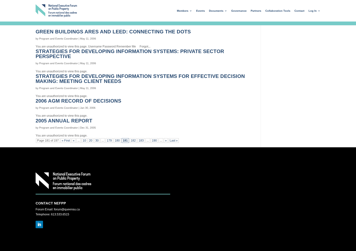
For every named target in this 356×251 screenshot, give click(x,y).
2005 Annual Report (64, 121)
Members (182, 10)
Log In (313, 10)
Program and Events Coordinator (58, 38)
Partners (256, 10)
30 (97, 140)
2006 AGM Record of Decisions (78, 101)
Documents (216, 10)
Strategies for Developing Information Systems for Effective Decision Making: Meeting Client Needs (140, 78)
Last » (174, 140)
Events (200, 10)
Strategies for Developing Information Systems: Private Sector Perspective (130, 54)
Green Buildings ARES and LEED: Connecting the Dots (113, 32)
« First (66, 140)
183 (141, 140)
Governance (239, 10)
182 (133, 140)
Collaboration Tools (277, 10)
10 (84, 140)
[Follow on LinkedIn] (39, 224)
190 (154, 140)
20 (90, 140)
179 (109, 140)
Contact (299, 10)
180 (117, 140)
